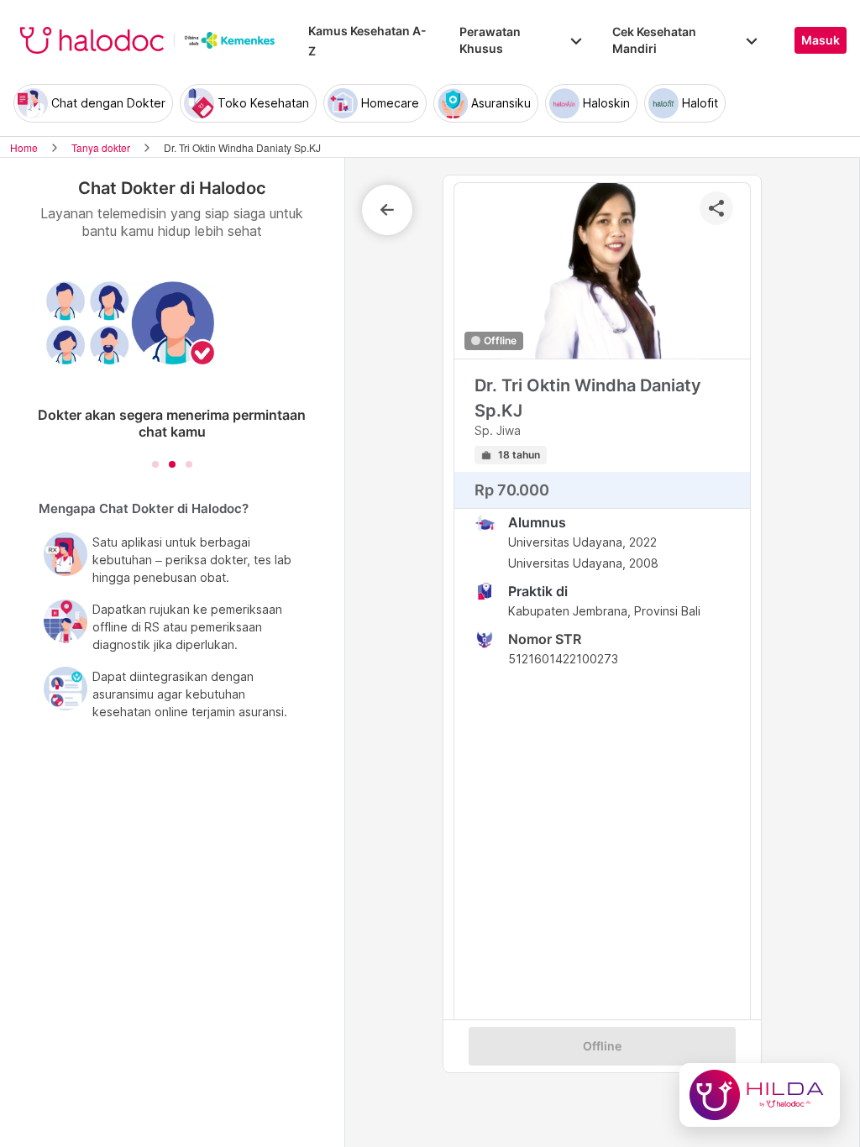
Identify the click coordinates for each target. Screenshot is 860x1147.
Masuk (820, 40)
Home (24, 147)
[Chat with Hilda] (759, 1095)
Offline (602, 1046)
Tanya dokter (100, 147)
